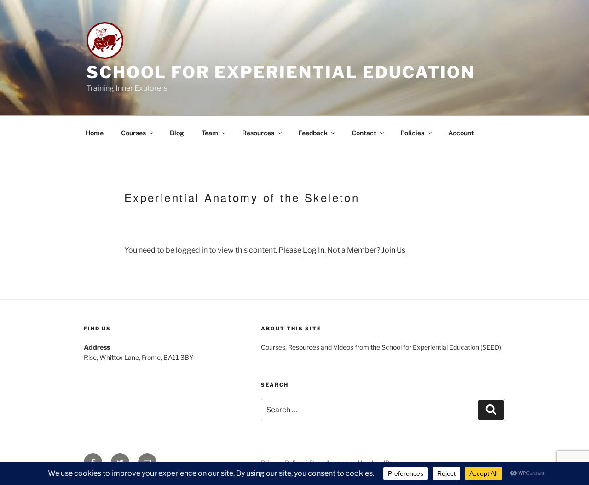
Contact (364, 133)
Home (95, 133)
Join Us (393, 250)
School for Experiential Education (281, 72)
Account (461, 133)
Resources (258, 133)
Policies (412, 133)
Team (210, 133)
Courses (133, 133)
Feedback (313, 133)
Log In (313, 250)
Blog (177, 133)
